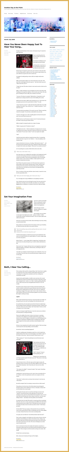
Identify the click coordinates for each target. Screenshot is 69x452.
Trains (61, 60)
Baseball (54, 49)
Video (7, 53)
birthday (58, 49)
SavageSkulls (52, 60)
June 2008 (52, 100)
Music (5, 53)
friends (61, 51)
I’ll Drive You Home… (53, 77)
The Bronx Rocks (53, 42)
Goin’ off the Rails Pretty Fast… (55, 69)
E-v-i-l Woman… (53, 74)
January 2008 (52, 103)
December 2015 (52, 88)
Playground (52, 58)
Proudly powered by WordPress (18, 447)
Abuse (51, 49)
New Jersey (10, 13)
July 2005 (51, 115)
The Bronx (16, 13)
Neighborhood (23, 13)
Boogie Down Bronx (53, 41)
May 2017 (51, 86)
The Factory (29, 13)
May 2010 (51, 93)
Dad (50, 51)
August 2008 (52, 98)
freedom (8, 203)
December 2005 (53, 111)
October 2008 (52, 97)
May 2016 (52, 87)
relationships (57, 58)
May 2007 (52, 104)
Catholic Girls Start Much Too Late (55, 79)
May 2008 (52, 101)
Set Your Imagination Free (18, 196)
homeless (59, 53)
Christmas (62, 49)
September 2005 (53, 113)
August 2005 (52, 114)
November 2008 (53, 96)
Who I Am (35, 13)
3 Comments (6, 275)
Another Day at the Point (13, 7)
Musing (5, 204)
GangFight (52, 53)
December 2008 (53, 95)
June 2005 (52, 116)
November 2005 (53, 112)
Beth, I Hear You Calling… (17, 267)
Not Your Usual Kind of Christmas (55, 78)
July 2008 (51, 99)
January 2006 (52, 110)
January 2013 (52, 92)
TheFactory (57, 60)
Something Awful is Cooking (55, 76)
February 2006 (52, 109)
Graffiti (11, 203)
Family (5, 13)
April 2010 (52, 94)
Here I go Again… (53, 75)
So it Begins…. (52, 73)
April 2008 (52, 102)
